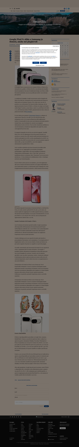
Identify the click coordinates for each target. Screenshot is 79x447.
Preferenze (36, 62)
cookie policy (37, 52)
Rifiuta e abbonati (56, 46)
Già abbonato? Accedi (40, 65)
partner (53, 56)
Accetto (43, 62)
